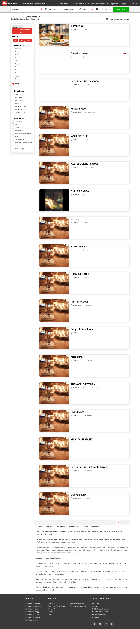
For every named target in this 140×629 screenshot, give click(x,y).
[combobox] (125, 3)
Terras (17, 127)
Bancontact (19, 100)
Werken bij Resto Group (56, 606)
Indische (18, 58)
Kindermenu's (19, 130)
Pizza (17, 55)
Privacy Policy (53, 609)
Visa (16, 94)
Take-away (18, 121)
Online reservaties (99, 614)
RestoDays (96, 617)
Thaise (17, 61)
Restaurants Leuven (32, 614)
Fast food (18, 73)
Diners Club (19, 109)
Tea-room (18, 79)
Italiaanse (18, 49)
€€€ (21, 40)
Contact (50, 612)
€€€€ (28, 40)
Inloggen (95, 603)
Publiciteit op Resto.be (100, 609)
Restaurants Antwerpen (33, 606)
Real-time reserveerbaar (23, 133)
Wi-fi (16, 124)
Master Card (19, 97)
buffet (17, 136)
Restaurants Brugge (32, 612)
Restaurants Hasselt (32, 617)
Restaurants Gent (31, 609)
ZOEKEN (121, 9)
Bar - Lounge (19, 149)
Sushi (17, 76)
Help (49, 614)
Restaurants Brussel (32, 603)
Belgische (18, 52)
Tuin (16, 146)
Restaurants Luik (31, 620)
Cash (17, 103)
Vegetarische (19, 64)
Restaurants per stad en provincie (34, 3)
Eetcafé (17, 67)
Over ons (51, 603)
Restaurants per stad (77, 603)
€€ (15, 40)
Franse (17, 70)
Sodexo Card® (20, 112)
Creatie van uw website (100, 612)
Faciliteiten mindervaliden (23, 142)
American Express (21, 106)
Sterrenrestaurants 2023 (79, 606)
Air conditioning (20, 139)
